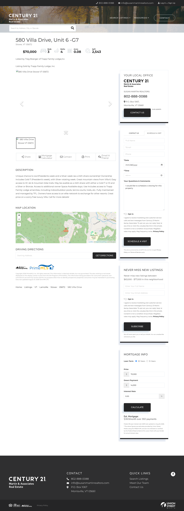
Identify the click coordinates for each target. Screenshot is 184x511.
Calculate (137, 407)
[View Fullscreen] (19, 224)
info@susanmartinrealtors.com (137, 3)
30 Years (141, 361)
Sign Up (171, 3)
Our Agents (156, 109)
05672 (62, 287)
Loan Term (128, 361)
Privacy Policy (158, 231)
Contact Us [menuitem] (136, 487)
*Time (126, 171)
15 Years (152, 361)
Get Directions (104, 255)
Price (126, 369)
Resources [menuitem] (140, 18)
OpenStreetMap (101, 242)
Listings (28, 287)
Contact (165, 18)
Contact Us (137, 113)
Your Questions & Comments (137, 181)
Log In (163, 3)
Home (19, 287)
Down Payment (131, 380)
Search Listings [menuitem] (119, 18)
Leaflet (90, 242)
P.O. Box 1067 (83, 489)
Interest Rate (130, 391)
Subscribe (137, 326)
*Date (126, 160)
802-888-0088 (106, 3)
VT (36, 287)
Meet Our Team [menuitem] (139, 483)
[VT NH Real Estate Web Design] (168, 505)
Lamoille (44, 287)
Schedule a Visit (154, 133)
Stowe (54, 287)
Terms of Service (136, 252)
